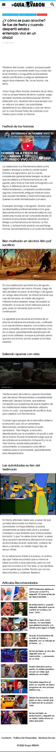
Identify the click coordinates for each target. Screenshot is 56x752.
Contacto (6, 737)
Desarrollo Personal (10, 15)
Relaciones (42, 15)
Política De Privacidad (24, 737)
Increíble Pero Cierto (28, 15)
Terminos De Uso (46, 737)
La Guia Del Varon (28, 4)
